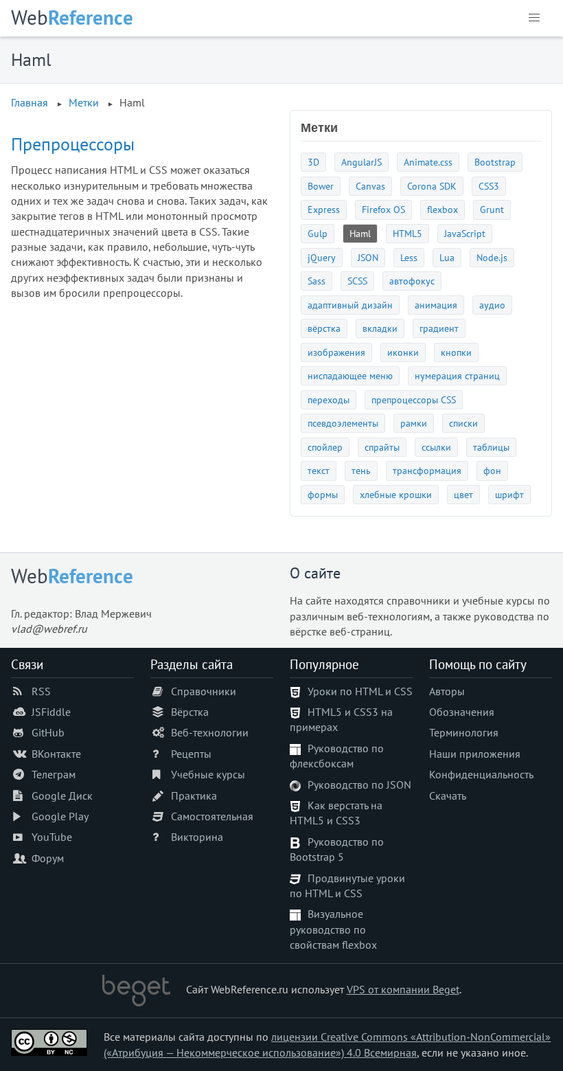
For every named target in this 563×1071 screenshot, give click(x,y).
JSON (368, 257)
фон (492, 470)
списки (463, 422)
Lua (447, 257)
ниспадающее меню (350, 375)
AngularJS (361, 161)
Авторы (447, 691)
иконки (403, 352)
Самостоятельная (212, 816)
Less (408, 257)
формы (323, 494)
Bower (321, 185)
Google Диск (62, 795)
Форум (48, 858)
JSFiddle (51, 712)
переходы (328, 399)
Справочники (203, 691)
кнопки (456, 352)
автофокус (412, 280)
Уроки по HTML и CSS (360, 691)
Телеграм (54, 774)
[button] (534, 18)
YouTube (52, 837)
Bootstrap (495, 161)
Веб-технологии (210, 732)
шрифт (509, 494)
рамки (413, 422)
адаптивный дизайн (350, 304)
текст (319, 470)
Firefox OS (383, 209)
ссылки (436, 446)
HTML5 (407, 233)
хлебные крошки (396, 494)
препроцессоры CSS (413, 399)
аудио (492, 304)
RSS (41, 691)
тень (361, 470)
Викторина (197, 837)
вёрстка (324, 328)
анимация (436, 304)
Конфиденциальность (481, 774)
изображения (336, 352)
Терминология (463, 732)
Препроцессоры (73, 144)
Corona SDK (432, 185)
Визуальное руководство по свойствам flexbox (333, 929)
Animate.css (428, 161)
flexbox (442, 209)
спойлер (325, 446)
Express (324, 209)
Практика (194, 795)
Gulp (318, 233)
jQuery (322, 257)
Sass (316, 280)
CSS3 (489, 185)
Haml (360, 233)
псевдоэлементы (343, 422)
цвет (463, 494)
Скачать (447, 795)
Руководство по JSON (359, 784)
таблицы (491, 446)
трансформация (427, 470)
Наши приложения (474, 753)
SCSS (357, 280)
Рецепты (191, 753)
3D (313, 161)
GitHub (48, 732)
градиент (439, 328)
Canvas (370, 185)
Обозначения (461, 712)
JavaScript (464, 233)
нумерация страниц (457, 375)
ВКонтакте (56, 753)
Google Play (60, 816)
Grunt (492, 209)
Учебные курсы (208, 774)
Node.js (491, 257)
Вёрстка (190, 712)
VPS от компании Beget (403, 989)
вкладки (380, 328)
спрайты (382, 446)
